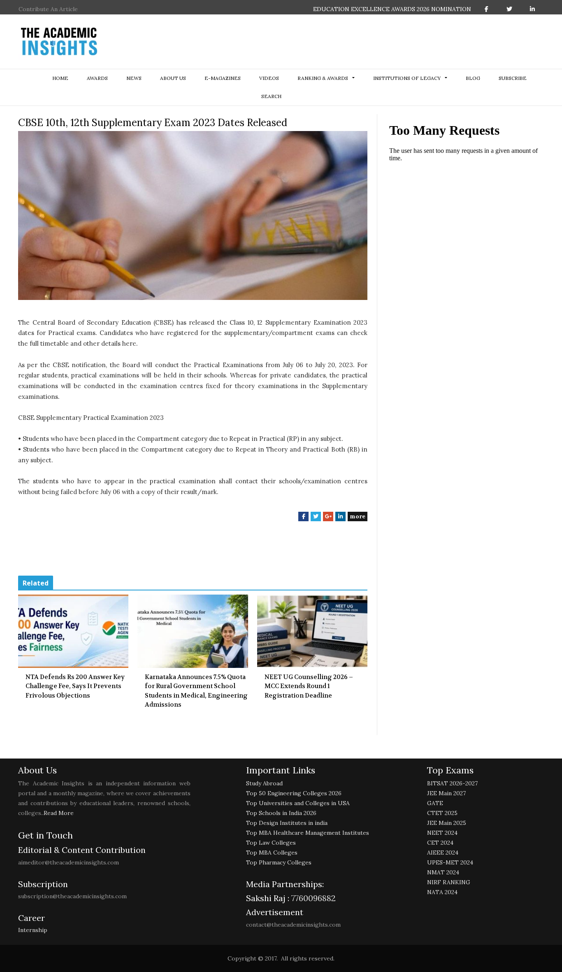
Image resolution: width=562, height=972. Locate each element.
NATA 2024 (442, 892)
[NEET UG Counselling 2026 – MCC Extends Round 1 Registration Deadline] (312, 631)
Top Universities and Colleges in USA (298, 803)
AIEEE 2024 (442, 852)
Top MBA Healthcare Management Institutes (307, 832)
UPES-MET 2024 (450, 862)
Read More (59, 813)
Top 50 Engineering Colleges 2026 (293, 793)
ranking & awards (322, 78)
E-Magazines (222, 78)
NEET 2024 (442, 832)
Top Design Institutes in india (286, 823)
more (357, 516)
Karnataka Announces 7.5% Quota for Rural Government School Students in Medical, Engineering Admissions (196, 691)
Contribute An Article (48, 9)
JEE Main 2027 (446, 793)
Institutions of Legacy (407, 78)
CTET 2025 (442, 813)
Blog (473, 78)
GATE (435, 803)
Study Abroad (264, 783)
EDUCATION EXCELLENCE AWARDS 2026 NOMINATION (392, 9)
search (271, 96)
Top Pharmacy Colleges (278, 862)
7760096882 (312, 898)
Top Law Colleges (271, 842)
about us (173, 78)
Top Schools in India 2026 (281, 813)
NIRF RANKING (448, 882)
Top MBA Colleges (271, 852)
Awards (97, 78)
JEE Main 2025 (446, 823)
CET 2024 (440, 842)
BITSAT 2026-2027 (452, 783)
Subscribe (513, 78)
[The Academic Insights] (59, 42)
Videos (269, 78)
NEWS (134, 78)
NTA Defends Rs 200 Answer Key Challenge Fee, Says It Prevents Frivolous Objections (75, 686)
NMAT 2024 (443, 872)
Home (60, 78)
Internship (32, 930)
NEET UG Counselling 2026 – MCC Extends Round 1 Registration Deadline (309, 686)
